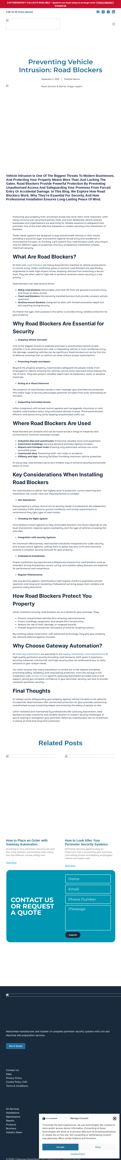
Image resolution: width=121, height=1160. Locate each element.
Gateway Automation (28, 654)
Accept (60, 1147)
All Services (12, 1108)
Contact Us (60, 5)
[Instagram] (108, 11)
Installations (12, 1112)
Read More (11, 863)
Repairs (10, 1120)
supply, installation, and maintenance (84, 654)
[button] (114, 1118)
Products (11, 1124)
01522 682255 (105, 2)
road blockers (34, 265)
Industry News (14, 1132)
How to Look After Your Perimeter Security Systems (86, 842)
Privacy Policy (14, 1077)
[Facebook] (98, 11)
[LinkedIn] (113, 11)
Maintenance (13, 1116)
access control (39, 676)
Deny (98, 1147)
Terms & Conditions (17, 1085)
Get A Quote (15, 1046)
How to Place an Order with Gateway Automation (27, 842)
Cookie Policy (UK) (16, 1081)
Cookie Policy (78, 1153)
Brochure (11, 1128)
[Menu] (113, 24)
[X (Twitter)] (103, 11)
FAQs (9, 1074)
